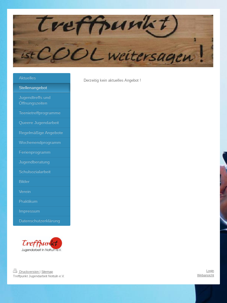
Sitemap (47, 271)
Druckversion (29, 271)
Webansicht (205, 275)
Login (210, 271)
